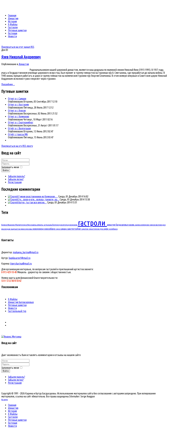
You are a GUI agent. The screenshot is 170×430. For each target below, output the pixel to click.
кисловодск (160, 225)
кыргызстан (16, 229)
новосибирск (50, 229)
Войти (6, 170)
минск (23, 229)
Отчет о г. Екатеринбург (20, 122)
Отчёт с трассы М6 (18, 134)
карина (138, 225)
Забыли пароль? (16, 176)
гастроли (92, 222)
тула (102, 229)
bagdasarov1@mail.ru (19, 257)
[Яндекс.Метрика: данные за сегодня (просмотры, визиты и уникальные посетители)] (11, 336)
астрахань (48, 225)
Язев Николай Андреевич (21, 57)
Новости (12, 308)
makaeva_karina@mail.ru (25, 252)
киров (152, 225)
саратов (85, 229)
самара (63, 229)
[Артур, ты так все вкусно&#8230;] (13, 202)
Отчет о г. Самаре (17, 98)
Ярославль (31, 225)
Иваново (11, 225)
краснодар (6, 229)
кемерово (145, 225)
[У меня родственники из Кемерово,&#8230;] (13, 196)
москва (29, 229)
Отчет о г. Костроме (18, 104)
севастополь (94, 229)
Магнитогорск (21, 225)
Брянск (4, 225)
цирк (106, 229)
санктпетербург (74, 229)
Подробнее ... (8, 84)
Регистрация (15, 182)
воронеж (74, 225)
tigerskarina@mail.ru (21, 263)
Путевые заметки (17, 305)
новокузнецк (38, 229)
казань (132, 224)
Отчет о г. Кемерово (18, 116)
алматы (40, 225)
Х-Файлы (12, 299)
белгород (56, 225)
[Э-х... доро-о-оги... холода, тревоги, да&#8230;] (13, 199)
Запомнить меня (10, 167)
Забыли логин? (16, 179)
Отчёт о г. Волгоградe (19, 128)
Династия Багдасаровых (21, 302)
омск (58, 229)
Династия (24, 64)
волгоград (65, 225)
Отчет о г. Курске (17, 110)
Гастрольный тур (17, 311)
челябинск (113, 229)
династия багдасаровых (118, 224)
